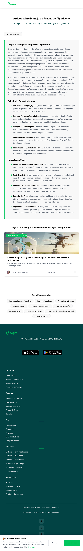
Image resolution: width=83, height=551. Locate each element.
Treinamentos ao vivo (14, 398)
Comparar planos (12, 441)
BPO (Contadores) (13, 437)
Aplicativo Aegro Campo (15, 464)
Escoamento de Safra (44, 301)
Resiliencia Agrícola (41, 316)
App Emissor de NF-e (14, 467)
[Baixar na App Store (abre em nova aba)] (30, 352)
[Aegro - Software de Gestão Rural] (12, 3)
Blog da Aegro (11, 402)
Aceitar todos (72, 543)
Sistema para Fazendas (15, 460)
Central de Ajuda (12, 410)
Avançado (10, 429)
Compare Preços (12, 471)
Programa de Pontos (14, 387)
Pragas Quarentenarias (66, 301)
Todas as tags (13, 34)
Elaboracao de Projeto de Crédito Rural (61, 311)
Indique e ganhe (12, 383)
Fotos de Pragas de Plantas (40, 306)
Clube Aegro (10, 376)
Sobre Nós (10, 482)
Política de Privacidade (14, 494)
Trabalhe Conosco (13, 486)
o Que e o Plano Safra (63, 306)
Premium (9, 433)
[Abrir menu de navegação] (73, 4)
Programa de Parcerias (14, 379)
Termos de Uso (11, 490)
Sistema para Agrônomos (15, 456)
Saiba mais (31, 547)
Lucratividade (11, 425)
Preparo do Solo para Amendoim (20, 301)
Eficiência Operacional (34, 311)
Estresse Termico (19, 306)
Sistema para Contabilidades (17, 452)
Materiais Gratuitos (13, 406)
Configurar (55, 543)
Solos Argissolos (14, 311)
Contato (9, 414)
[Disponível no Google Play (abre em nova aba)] (52, 352)
